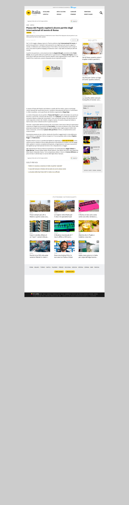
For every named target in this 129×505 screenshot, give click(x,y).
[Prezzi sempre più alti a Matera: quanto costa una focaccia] (40, 206)
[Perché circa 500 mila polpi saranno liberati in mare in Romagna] (40, 246)
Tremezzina (85, 75)
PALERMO (54, 267)
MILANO (36, 267)
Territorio (87, 11)
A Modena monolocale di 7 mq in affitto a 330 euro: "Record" (63, 237)
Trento (83, 55)
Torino (55, 253)
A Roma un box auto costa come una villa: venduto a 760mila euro (88, 217)
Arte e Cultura (61, 11)
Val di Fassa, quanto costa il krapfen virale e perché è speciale (91, 59)
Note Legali (39, 295)
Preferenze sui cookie (54, 295)
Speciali (59, 14)
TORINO (42, 267)
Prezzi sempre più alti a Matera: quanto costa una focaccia (39, 217)
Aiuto (60, 295)
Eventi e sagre (88, 14)
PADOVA (96, 267)
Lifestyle (45, 14)
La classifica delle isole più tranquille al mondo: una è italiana (91, 100)
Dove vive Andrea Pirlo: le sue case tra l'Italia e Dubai (63, 256)
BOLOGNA (68, 267)
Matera (31, 212)
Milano (31, 233)
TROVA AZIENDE (59, 271)
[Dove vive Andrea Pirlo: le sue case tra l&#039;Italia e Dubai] (64, 246)
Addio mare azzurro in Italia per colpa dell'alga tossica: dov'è (88, 257)
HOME (27, 25)
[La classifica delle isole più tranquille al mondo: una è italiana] (92, 89)
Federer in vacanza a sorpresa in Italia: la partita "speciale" (45, 166)
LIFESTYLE (32, 25)
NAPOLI (48, 267)
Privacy (43, 295)
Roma (34, 32)
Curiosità (73, 11)
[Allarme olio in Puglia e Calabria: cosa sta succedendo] (89, 226)
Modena (56, 233)
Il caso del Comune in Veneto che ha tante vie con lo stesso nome (47, 169)
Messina (84, 96)
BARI (91, 267)
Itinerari (73, 14)
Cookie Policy (47, 295)
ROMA (31, 267)
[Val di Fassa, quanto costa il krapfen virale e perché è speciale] (92, 48)
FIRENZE (61, 267)
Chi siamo (35, 295)
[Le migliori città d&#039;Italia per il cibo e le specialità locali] (64, 206)
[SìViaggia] (73, 7)
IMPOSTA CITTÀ (70, 271)
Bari (79, 233)
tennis (45, 48)
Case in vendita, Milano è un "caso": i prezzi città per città (39, 237)
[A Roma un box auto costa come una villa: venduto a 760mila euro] (89, 206)
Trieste (55, 212)
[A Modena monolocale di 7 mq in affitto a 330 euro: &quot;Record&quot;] (64, 226)
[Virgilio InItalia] (33, 13)
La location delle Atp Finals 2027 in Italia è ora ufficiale (44, 172)
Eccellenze (46, 11)
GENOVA (74, 267)
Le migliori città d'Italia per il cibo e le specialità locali (63, 216)
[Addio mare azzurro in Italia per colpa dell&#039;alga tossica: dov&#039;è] (89, 246)
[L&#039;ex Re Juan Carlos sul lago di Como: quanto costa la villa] (92, 68)
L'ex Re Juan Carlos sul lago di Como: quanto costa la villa (91, 79)
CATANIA (86, 267)
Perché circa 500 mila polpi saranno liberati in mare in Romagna (39, 257)
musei (75, 142)
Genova (80, 253)
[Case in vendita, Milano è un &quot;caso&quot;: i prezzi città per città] (40, 226)
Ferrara (31, 253)
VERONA (80, 267)
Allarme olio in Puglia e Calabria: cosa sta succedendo (86, 237)
